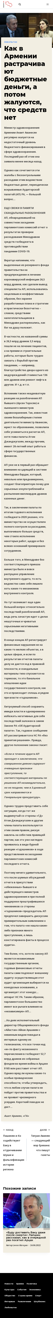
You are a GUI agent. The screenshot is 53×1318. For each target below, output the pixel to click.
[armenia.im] (9, 4)
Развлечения (24, 1301)
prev (6, 1227)
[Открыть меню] (47, 4)
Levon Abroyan (20, 1245)
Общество (10, 1295)
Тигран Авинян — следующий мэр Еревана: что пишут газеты (40, 1143)
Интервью (10, 1301)
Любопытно (10, 42)
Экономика (35, 1289)
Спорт (38, 1295)
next (46, 1227)
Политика (32, 1283)
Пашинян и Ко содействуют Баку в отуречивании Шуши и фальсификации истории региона (13, 1150)
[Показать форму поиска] (18, 4)
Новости (9, 1283)
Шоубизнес (39, 1301)
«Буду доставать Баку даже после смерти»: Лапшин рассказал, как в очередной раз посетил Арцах (26, 1236)
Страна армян (25, 1295)
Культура (9, 1289)
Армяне (20, 1283)
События (21, 1289)
